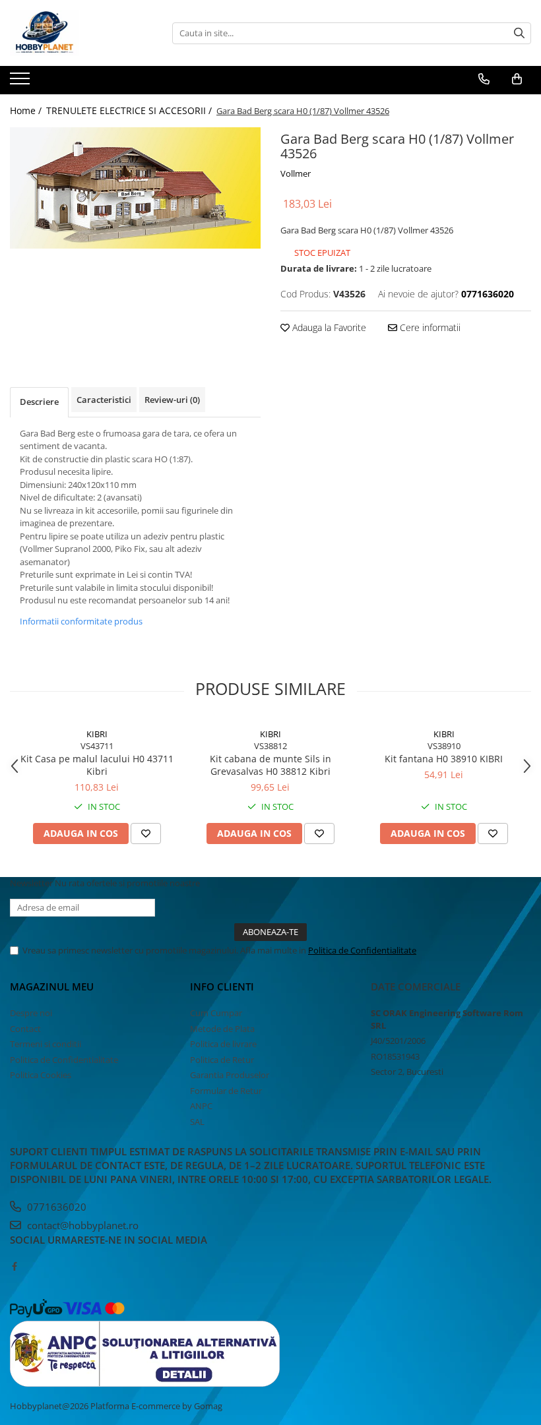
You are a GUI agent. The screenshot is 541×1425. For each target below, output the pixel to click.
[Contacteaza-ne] (484, 79)
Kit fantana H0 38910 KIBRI (444, 758)
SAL (197, 1122)
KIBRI (97, 734)
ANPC (201, 1106)
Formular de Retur (226, 1091)
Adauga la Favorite (328, 327)
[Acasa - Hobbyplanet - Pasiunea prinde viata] (76, 33)
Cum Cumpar (216, 1013)
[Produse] (21, 82)
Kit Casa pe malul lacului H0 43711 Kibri (97, 764)
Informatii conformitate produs (81, 621)
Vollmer (295, 173)
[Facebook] (14, 1266)
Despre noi (31, 1013)
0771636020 (55, 1206)
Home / (27, 110)
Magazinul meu (52, 986)
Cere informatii (429, 327)
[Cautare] (519, 33)
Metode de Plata (222, 1029)
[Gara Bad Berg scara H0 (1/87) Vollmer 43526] (135, 188)
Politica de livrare (223, 1044)
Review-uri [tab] (172, 400)
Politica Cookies (40, 1075)
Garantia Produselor (229, 1075)
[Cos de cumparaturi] (517, 79)
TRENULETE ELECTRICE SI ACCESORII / (130, 110)
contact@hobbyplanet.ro (81, 1225)
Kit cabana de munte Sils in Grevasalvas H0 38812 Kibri (270, 764)
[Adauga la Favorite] (146, 833)
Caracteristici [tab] (104, 400)
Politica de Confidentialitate (362, 950)
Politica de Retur (222, 1060)
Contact (25, 1029)
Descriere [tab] (39, 402)
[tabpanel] (135, 188)
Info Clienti (222, 986)
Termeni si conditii (45, 1044)
